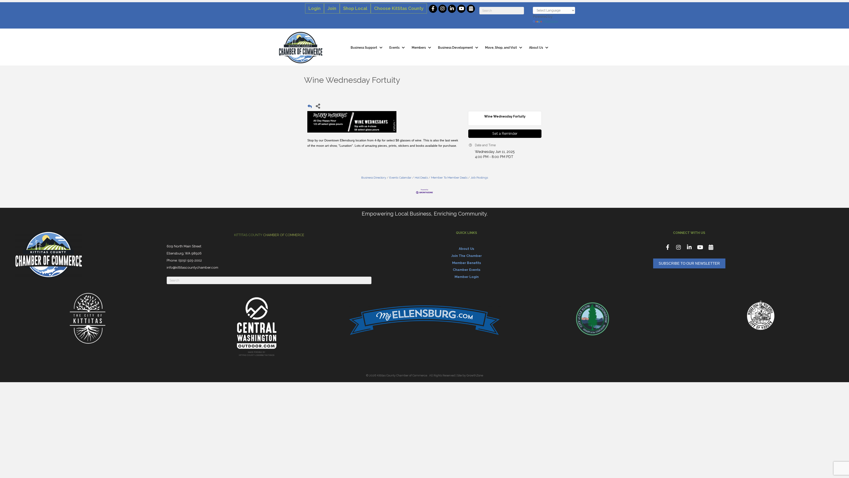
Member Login (467, 277)
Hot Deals (421, 177)
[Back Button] (310, 107)
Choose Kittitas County (399, 8)
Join (331, 8)
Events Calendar (400, 177)
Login (314, 8)
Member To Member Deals (449, 177)
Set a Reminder (504, 133)
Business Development (455, 47)
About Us (536, 47)
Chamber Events (466, 270)
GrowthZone (475, 375)
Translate (550, 21)
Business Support (364, 47)
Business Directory (373, 177)
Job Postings (479, 177)
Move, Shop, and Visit (501, 47)
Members (419, 47)
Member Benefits (466, 263)
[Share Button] (318, 106)
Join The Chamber (466, 256)
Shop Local (355, 8)
